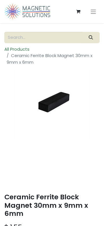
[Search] (91, 37)
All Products (16, 49)
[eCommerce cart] (78, 11)
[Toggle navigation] (93, 11)
